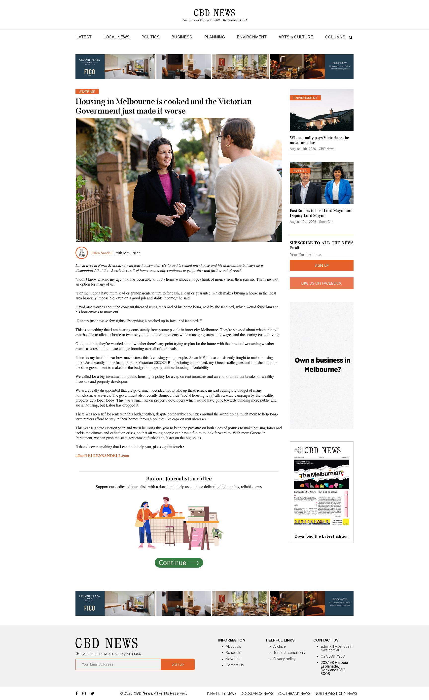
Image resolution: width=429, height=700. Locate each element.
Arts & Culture (296, 37)
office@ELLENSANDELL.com (102, 455)
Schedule (233, 653)
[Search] (349, 37)
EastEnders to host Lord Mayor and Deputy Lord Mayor (321, 213)
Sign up (322, 265)
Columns (335, 37)
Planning (214, 37)
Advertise (234, 659)
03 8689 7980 (333, 656)
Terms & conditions (289, 653)
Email (294, 247)
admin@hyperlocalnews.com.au (336, 648)
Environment (252, 37)
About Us (233, 646)
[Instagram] (84, 693)
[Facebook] (76, 693)
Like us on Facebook (321, 283)
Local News (117, 37)
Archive (279, 646)
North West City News (336, 694)
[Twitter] (92, 693)
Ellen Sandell (102, 252)
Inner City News (222, 694)
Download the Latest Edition (322, 536)
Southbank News (294, 694)
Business (182, 37)
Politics (151, 37)
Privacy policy (284, 659)
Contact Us (235, 665)
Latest (84, 37)
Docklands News (257, 694)
